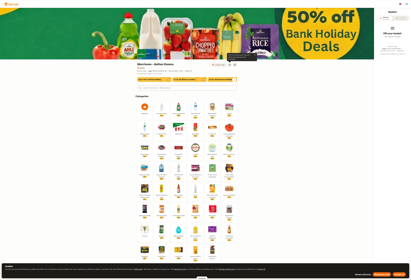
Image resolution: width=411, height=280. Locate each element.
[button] (10, 4)
